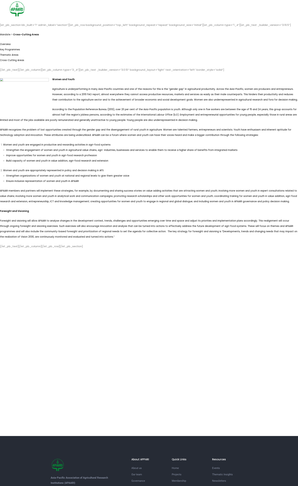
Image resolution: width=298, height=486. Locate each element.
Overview (5, 44)
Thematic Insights (222, 474)
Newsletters (219, 480)
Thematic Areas (9, 55)
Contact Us (273, 8)
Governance (138, 480)
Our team (136, 474)
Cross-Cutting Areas (12, 60)
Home (140, 8)
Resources (253, 8)
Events (216, 468)
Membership (200, 8)
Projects (155, 8)
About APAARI (175, 8)
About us (136, 468)
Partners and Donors (227, 8)
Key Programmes (10, 49)
